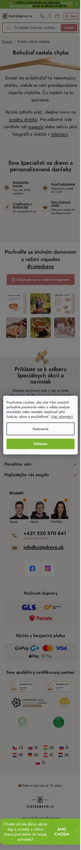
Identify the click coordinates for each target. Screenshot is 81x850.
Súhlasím (40, 443)
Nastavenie (40, 428)
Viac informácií (62, 416)
